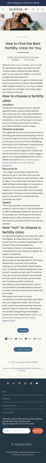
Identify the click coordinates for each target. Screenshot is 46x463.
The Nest (25, 37)
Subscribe (37, 431)
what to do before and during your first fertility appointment (22, 317)
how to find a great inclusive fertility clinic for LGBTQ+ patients (20, 162)
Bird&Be (14, 452)
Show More (23, 331)
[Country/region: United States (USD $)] (28, 9)
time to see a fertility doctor (23, 65)
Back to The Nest (24, 349)
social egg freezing (11, 141)
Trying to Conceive (31, 57)
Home (19, 37)
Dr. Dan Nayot (29, 86)
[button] (33, 9)
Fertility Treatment (15, 57)
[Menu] (3, 9)
